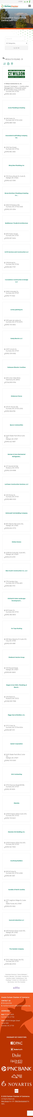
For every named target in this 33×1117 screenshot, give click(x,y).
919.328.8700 (7, 1003)
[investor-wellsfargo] (16, 1091)
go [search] (16, 48)
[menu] (30, 6)
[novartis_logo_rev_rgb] (16, 1083)
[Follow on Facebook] (30, 1)
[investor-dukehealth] (16, 1049)
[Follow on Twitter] (27, 2)
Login (20, 2)
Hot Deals (18, 976)
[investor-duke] (16, 1055)
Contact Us (15, 980)
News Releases (22, 974)
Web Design (5, 1101)
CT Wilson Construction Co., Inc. (13, 83)
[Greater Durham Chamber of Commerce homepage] (9, 6)
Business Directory (11, 974)
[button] (4, 58)
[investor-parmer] (16, 1061)
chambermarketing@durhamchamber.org (16, 1006)
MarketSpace (20, 978)
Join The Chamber (20, 982)
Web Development (21, 1101)
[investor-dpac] (16, 1043)
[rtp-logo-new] (16, 1076)
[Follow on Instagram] (31, 1)
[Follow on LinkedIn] (25, 2)
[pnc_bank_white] (16, 1069)
